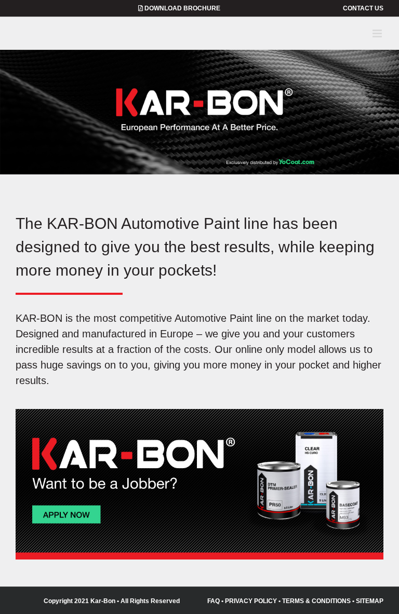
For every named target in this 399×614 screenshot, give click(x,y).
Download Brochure (181, 8)
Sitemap (369, 601)
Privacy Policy (251, 601)
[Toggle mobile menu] (378, 33)
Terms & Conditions (316, 601)
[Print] (199, 415)
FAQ (213, 601)
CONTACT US (363, 8)
